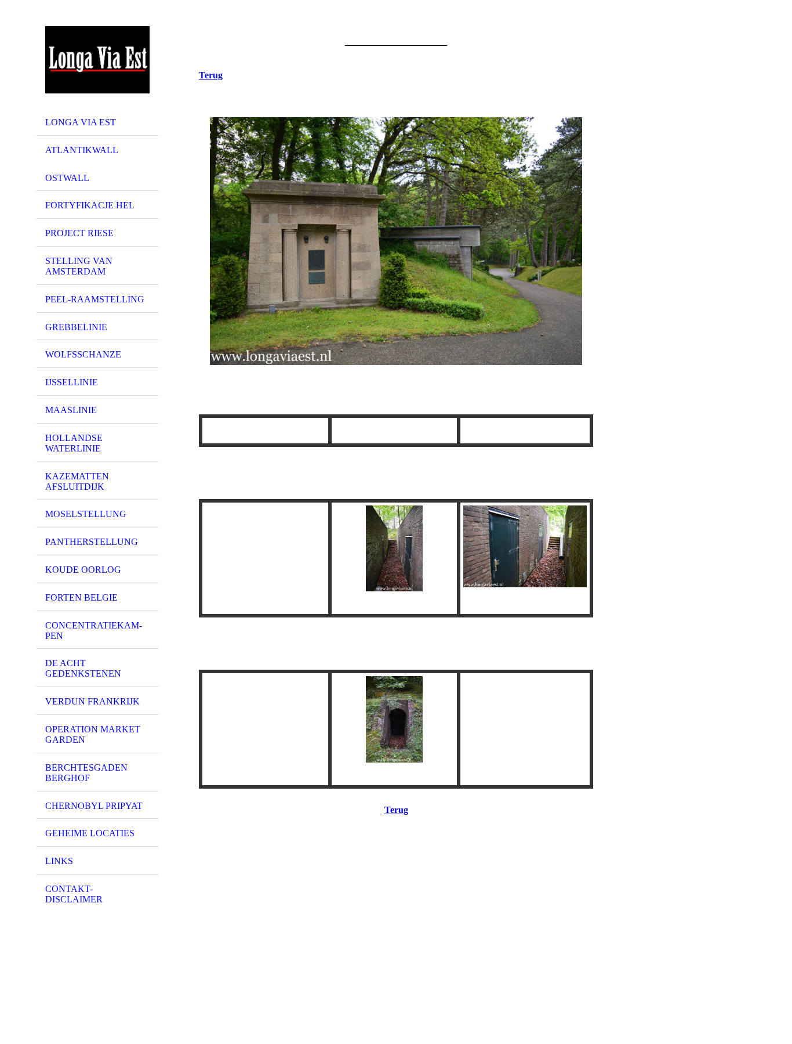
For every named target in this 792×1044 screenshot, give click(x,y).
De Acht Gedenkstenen (83, 668)
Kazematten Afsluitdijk (77, 481)
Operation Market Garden (92, 734)
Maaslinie (71, 410)
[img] (97, 59)
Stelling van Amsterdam (78, 266)
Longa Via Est (80, 122)
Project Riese (79, 233)
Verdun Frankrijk (92, 701)
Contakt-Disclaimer (74, 894)
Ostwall (67, 178)
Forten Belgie (81, 597)
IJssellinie (71, 382)
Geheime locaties (90, 833)
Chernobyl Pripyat (94, 806)
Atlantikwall (81, 150)
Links (59, 861)
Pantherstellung (91, 542)
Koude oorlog (83, 570)
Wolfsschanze (83, 354)
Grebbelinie (76, 327)
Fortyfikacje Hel (90, 205)
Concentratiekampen (93, 630)
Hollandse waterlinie (74, 443)
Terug (211, 75)
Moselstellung (85, 514)
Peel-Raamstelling (94, 299)
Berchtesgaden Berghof (86, 773)
